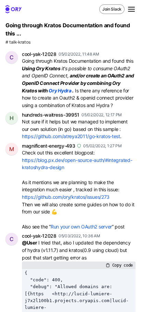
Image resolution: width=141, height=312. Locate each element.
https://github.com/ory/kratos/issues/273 (66, 197)
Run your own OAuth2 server (81, 226)
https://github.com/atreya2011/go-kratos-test (71, 136)
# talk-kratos (18, 42)
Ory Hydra (60, 90)
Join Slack (111, 9)
